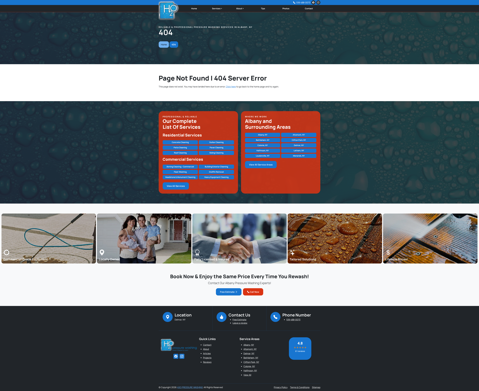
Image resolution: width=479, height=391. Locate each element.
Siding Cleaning (216, 152)
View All (247, 374)
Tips (263, 8)
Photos (285, 8)
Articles (207, 353)
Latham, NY (299, 150)
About (206, 349)
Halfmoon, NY (262, 150)
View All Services (176, 185)
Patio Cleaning (180, 147)
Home (194, 8)
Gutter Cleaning (216, 142)
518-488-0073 (303, 2)
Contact (309, 8)
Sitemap (316, 387)
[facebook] (313, 2)
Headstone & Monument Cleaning (180, 177)
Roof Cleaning (180, 152)
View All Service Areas (261, 164)
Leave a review (240, 322)
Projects (207, 357)
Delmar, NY (299, 145)
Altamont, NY (299, 134)
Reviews (207, 362)
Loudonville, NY (262, 155)
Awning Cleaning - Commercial (180, 166)
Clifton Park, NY (299, 140)
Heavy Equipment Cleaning (216, 177)
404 (174, 44)
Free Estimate (227, 291)
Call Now (254, 291)
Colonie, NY (262, 145)
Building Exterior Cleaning (216, 166)
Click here (231, 86)
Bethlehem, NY (262, 140)
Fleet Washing (180, 172)
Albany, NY (262, 134)
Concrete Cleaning (180, 142)
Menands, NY (299, 155)
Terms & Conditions (299, 387)
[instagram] (318, 2)
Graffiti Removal (216, 172)
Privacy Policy (281, 387)
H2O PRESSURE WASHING (190, 387)
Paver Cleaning (216, 147)
